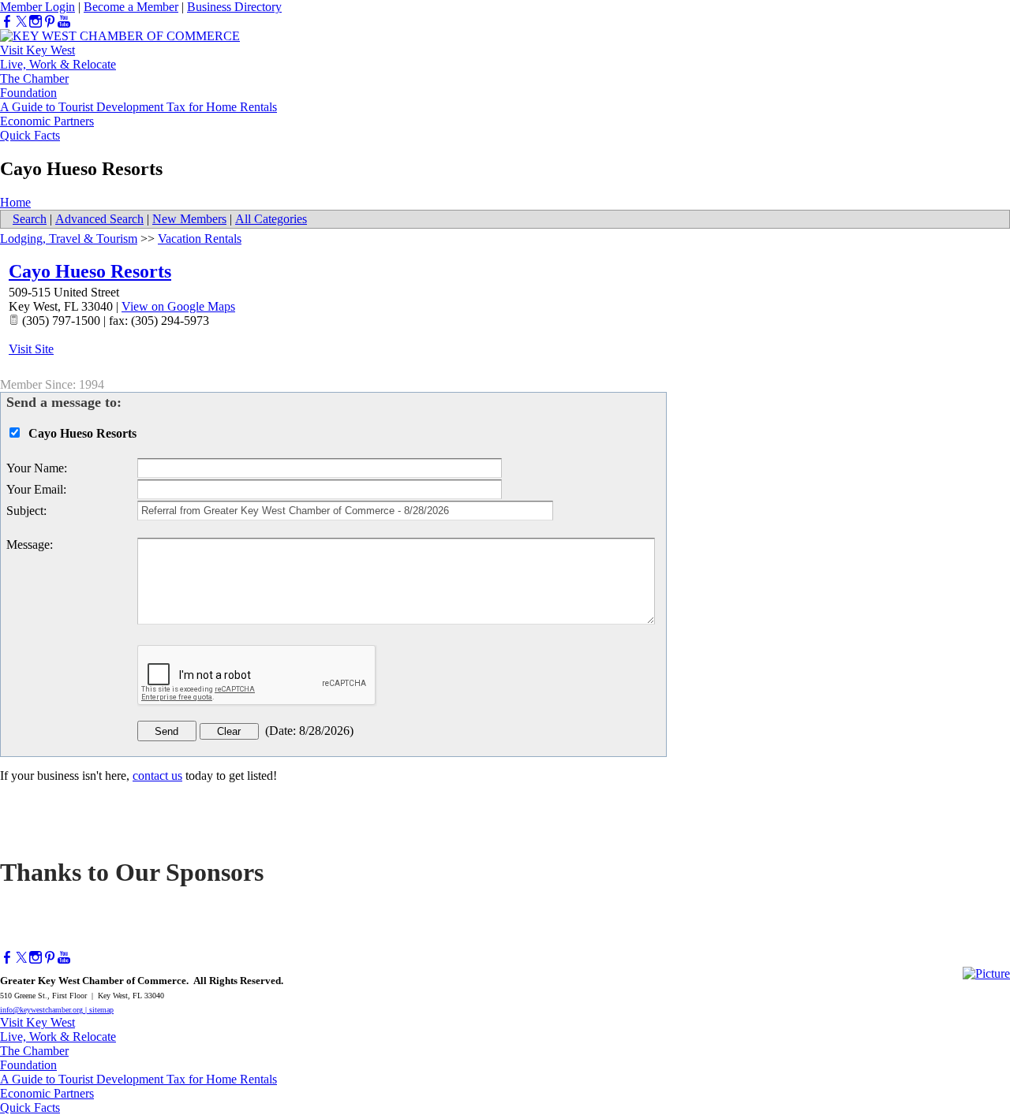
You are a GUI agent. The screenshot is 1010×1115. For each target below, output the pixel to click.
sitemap (101, 1009)
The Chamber (34, 78)
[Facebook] (7, 21)
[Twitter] (21, 21)
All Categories (271, 219)
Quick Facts (30, 135)
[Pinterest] (49, 21)
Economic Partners (47, 121)
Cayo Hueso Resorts (90, 271)
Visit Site (31, 349)
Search (30, 219)
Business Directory (234, 6)
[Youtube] (64, 21)
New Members (189, 219)
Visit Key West (37, 50)
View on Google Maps (178, 306)
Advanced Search (99, 219)
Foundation (28, 92)
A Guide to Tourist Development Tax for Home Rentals (138, 107)
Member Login (37, 6)
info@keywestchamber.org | (44, 1009)
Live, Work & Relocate (58, 64)
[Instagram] (35, 21)
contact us (157, 775)
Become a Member (131, 6)
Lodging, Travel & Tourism (68, 238)
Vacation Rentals (199, 238)
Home (15, 202)
